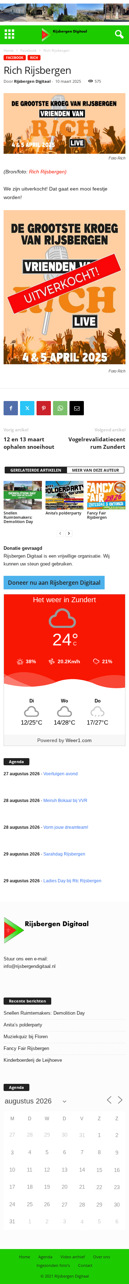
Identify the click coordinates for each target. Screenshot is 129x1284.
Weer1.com (79, 740)
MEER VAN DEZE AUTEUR (95, 470)
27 (64, 1205)
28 (82, 1205)
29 (99, 1205)
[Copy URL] (93, 408)
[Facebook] (11, 408)
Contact (85, 1265)
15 (99, 1170)
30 (117, 1205)
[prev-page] (60, 533)
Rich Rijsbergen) (48, 171)
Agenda (45, 1256)
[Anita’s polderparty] (65, 495)
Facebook (28, 50)
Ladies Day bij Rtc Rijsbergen (72, 880)
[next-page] (68, 533)
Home (9, 50)
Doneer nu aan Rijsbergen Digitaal (54, 583)
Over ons (101, 1256)
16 (117, 1170)
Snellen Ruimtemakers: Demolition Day (18, 517)
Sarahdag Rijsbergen (64, 854)
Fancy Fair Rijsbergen (97, 515)
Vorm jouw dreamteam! (65, 827)
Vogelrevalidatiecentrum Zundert (96, 443)
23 (117, 1187)
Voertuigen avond (60, 773)
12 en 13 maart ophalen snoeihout (29, 443)
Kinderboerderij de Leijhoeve (33, 1060)
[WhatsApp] (60, 408)
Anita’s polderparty (63, 513)
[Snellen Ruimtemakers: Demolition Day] (23, 495)
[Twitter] (27, 408)
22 (99, 1187)
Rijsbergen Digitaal (32, 81)
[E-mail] (77, 408)
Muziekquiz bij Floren (26, 1036)
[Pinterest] (44, 408)
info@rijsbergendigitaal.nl (30, 966)
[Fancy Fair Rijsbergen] (106, 495)
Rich (34, 57)
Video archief (73, 1256)
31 (82, 1135)
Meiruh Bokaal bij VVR (65, 800)
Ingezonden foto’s (53, 1265)
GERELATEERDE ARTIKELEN (35, 470)
